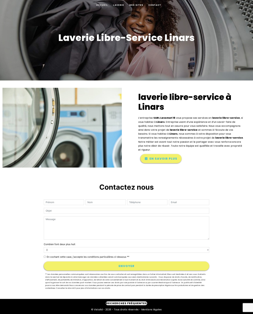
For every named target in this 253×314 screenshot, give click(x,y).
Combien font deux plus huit (59, 244)
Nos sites (136, 5)
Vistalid (98, 309)
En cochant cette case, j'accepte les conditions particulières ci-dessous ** (88, 256)
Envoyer (127, 266)
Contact (154, 5)
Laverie (118, 5)
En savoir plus (163, 159)
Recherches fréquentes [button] (126, 303)
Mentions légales (151, 309)
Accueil (102, 5)
